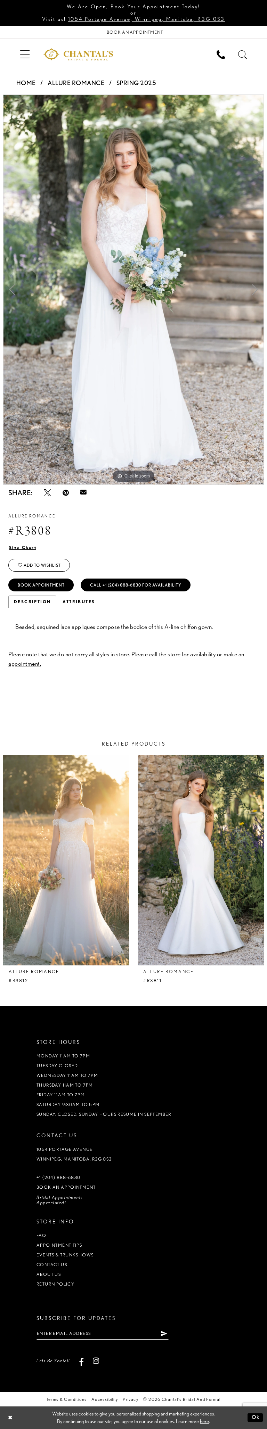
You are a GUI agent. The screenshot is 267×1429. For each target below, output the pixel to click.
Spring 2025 (136, 82)
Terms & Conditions (66, 1399)
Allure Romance (76, 82)
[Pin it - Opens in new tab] (66, 492)
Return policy (55, 1284)
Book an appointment (66, 1187)
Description (32, 601)
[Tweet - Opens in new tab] (47, 492)
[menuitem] (25, 54)
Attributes (79, 601)
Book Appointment (41, 585)
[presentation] (66, 860)
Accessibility (104, 1399)
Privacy (130, 1399)
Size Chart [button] (23, 547)
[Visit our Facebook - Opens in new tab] (81, 1361)
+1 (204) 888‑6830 (59, 1177)
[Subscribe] (164, 1333)
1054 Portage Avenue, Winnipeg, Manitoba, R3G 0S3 (146, 19)
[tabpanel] (133, 289)
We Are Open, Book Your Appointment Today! (133, 6)
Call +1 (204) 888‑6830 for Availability (135, 585)
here (204, 1421)
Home (26, 82)
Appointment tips (59, 1245)
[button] (25, 54)
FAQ (41, 1235)
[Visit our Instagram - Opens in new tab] (96, 1361)
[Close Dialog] (10, 1418)
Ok (256, 1417)
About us (49, 1274)
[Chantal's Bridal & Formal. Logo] (78, 54)
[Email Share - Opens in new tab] (83, 492)
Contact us (52, 1264)
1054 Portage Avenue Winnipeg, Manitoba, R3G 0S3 (74, 1154)
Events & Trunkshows (65, 1254)
